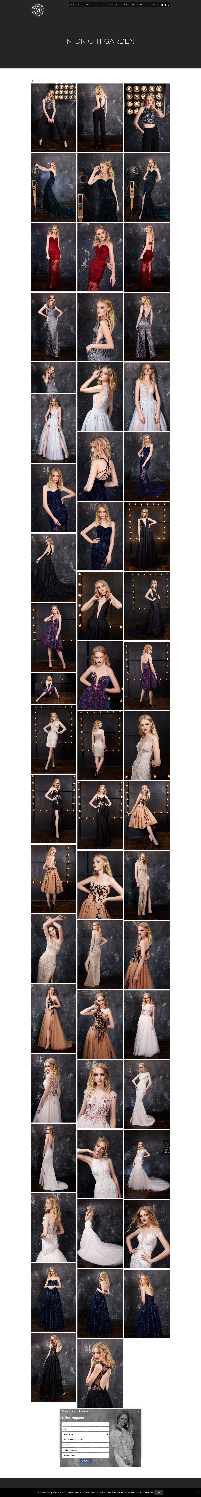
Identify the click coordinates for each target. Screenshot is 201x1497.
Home (72, 5)
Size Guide (114, 5)
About (80, 5)
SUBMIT (85, 1461)
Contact (155, 5)
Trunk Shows (142, 5)
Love (37, 81)
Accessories (102, 5)
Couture (90, 5)
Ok (158, 1493)
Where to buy (128, 5)
